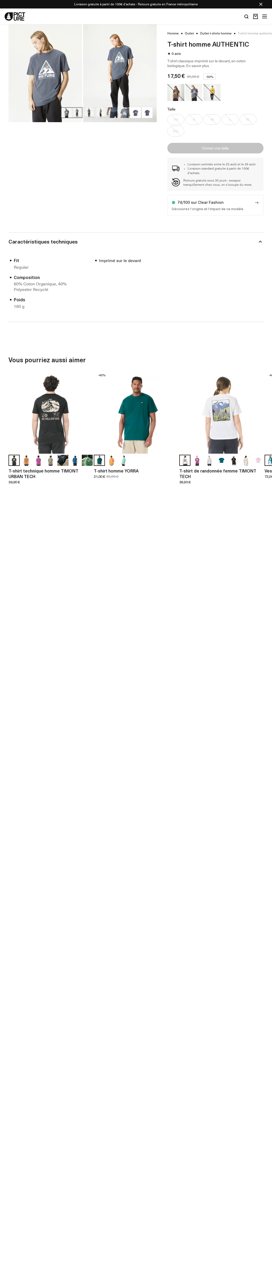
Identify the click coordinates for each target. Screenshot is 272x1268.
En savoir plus (197, 65)
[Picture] (15, 16)
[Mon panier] (255, 16)
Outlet (189, 33)
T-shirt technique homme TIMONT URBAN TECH (43, 473)
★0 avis (174, 53)
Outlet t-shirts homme (216, 33)
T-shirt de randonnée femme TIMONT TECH (217, 473)
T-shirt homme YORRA (116, 470)
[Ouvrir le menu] (264, 16)
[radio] (175, 92)
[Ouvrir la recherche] (246, 16)
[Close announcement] (261, 4)
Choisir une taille (215, 148)
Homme (173, 33)
